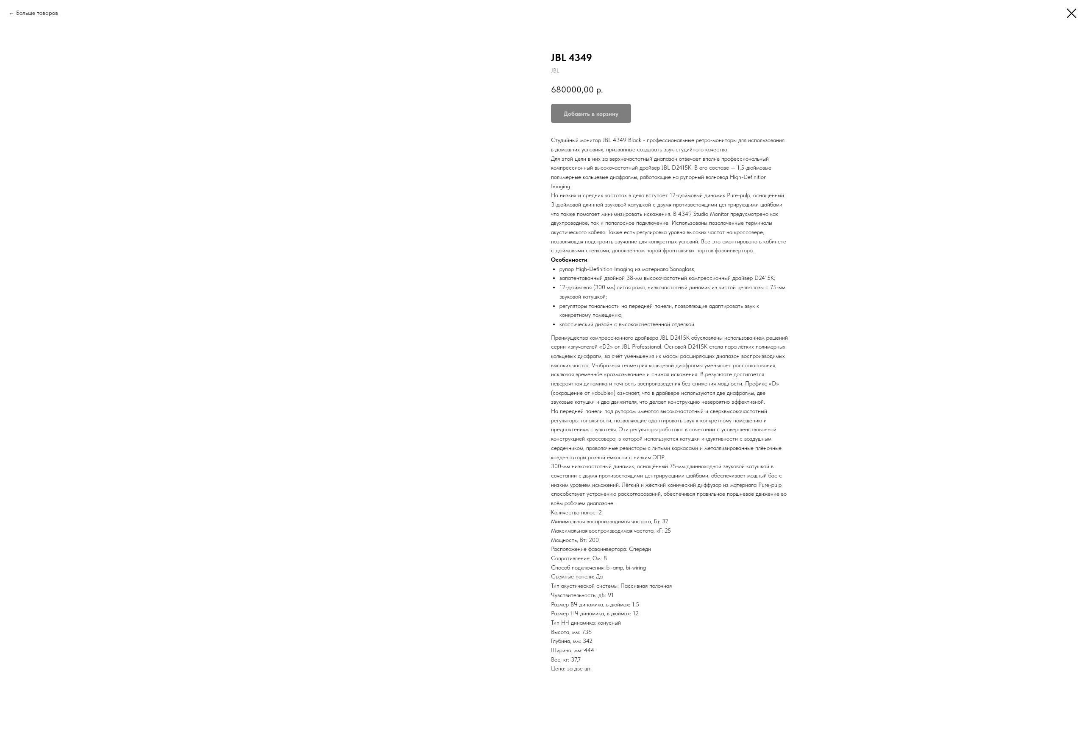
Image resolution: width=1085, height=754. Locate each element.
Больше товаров (37, 12)
